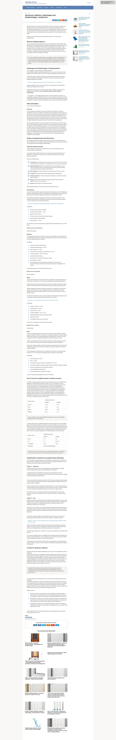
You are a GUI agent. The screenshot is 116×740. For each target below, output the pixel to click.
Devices (46, 7)
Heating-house (31, 2)
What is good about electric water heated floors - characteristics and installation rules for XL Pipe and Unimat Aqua (85, 39)
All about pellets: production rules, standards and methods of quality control (85, 25)
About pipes (39, 7)
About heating (59, 7)
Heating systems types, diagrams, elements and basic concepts (84, 51)
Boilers (51, 7)
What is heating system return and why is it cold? (84, 45)
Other (65, 7)
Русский (89, 2)
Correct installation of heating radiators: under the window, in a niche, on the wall (84, 58)
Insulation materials (30, 7)
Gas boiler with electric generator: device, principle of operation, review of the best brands (85, 32)
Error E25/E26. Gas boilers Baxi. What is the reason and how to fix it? (84, 18)
